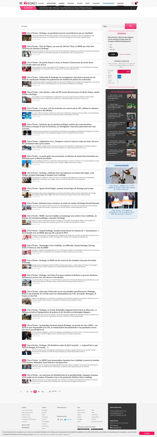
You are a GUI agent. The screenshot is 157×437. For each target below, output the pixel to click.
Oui (111, 45)
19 (50, 391)
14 (35, 391)
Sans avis (112, 49)
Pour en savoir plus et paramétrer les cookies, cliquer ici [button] (52, 434)
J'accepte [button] (146, 433)
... (23, 391)
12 (27, 391)
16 (43, 391)
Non (111, 47)
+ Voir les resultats (125, 54)
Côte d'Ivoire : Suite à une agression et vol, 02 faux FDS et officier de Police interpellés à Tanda (71, 8)
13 (31, 391)
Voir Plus (55, 391)
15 (39, 391)
